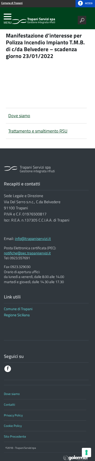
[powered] (76, 457)
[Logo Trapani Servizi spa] (19, 19)
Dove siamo (19, 115)
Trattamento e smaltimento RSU (37, 131)
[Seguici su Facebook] (7, 368)
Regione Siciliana (17, 315)
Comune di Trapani (18, 309)
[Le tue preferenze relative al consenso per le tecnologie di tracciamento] (86, 452)
